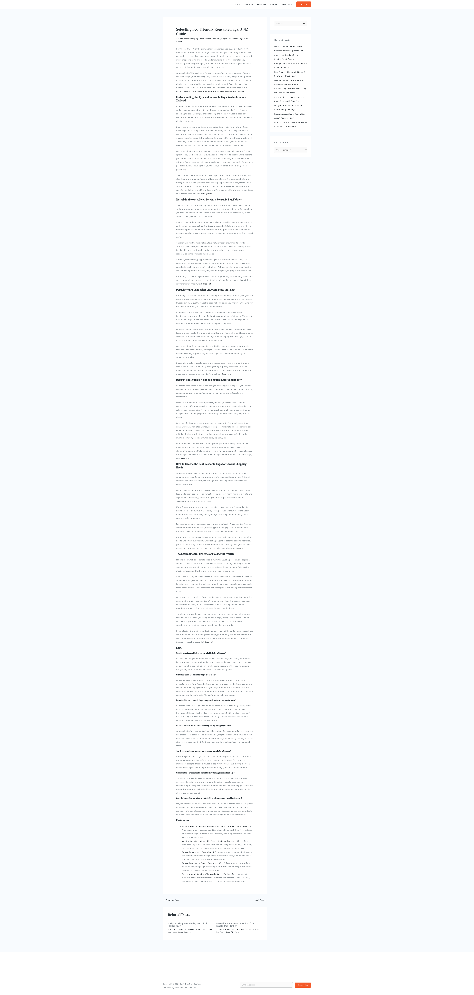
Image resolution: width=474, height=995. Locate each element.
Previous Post (171, 900)
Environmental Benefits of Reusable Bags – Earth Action (208, 874)
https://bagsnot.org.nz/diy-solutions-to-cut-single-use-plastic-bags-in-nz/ (211, 91)
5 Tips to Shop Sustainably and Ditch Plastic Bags (187, 925)
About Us (261, 4)
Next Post (260, 900)
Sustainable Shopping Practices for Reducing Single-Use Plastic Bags (210, 39)
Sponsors (248, 4)
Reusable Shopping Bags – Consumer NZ (201, 863)
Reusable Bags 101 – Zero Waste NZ (199, 852)
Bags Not (207, 194)
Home (237, 4)
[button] (303, 4)
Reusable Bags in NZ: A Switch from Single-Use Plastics (235, 925)
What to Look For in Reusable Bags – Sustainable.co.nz (208, 841)
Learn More (286, 4)
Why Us (273, 4)
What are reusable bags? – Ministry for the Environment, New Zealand (215, 826)
